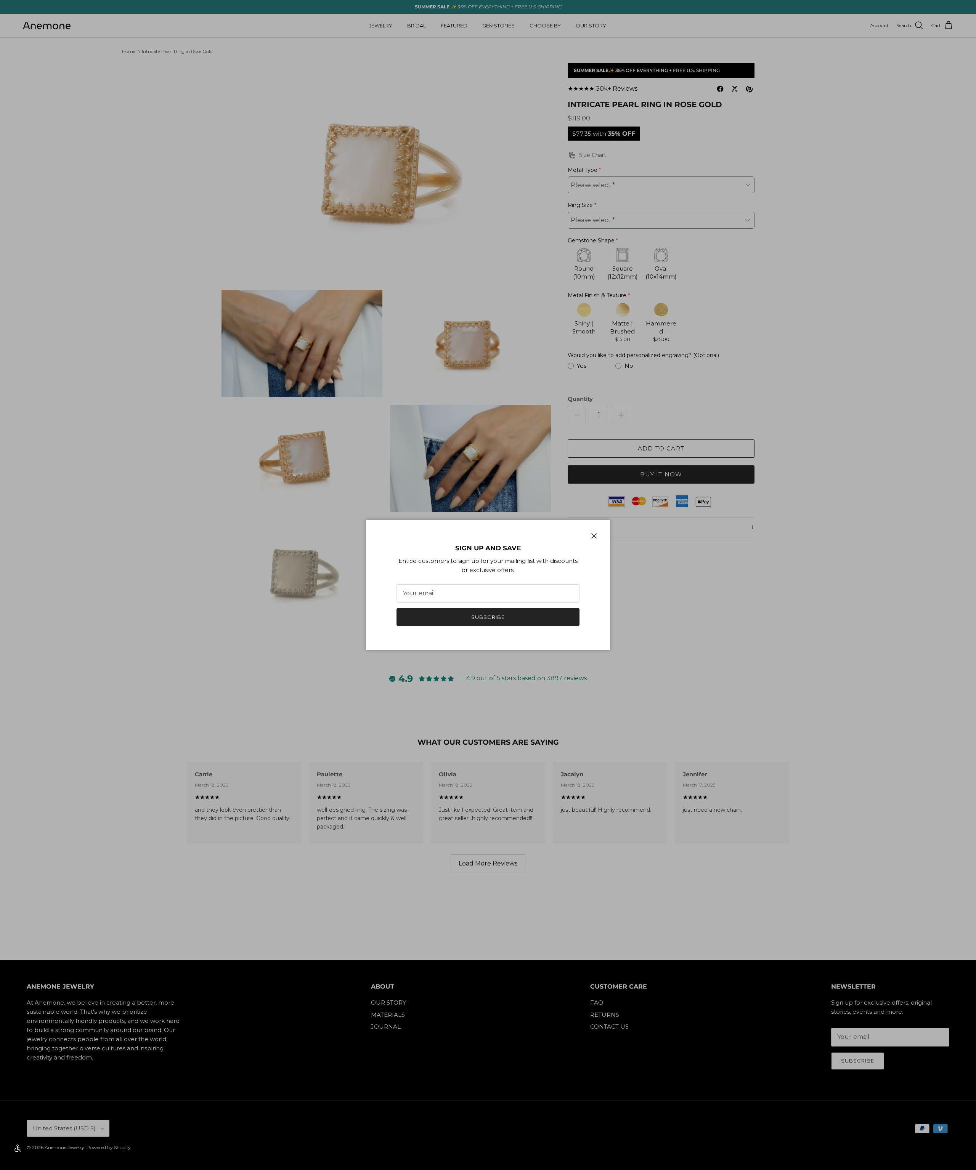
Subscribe (487, 617)
